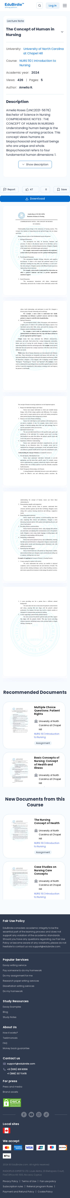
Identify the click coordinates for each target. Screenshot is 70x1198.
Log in (53, 5)
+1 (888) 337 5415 (17, 1073)
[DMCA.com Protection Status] (35, 1102)
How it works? (10, 1032)
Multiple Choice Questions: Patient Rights (47, 711)
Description (17, 101)
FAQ (5, 1043)
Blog (5, 1012)
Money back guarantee (16, 1048)
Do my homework (13, 991)
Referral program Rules (40, 1186)
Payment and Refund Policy (18, 1191)
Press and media (12, 1086)
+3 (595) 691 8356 (17, 1069)
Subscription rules (13, 1186)
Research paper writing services (21, 980)
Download (37, 198)
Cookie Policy (45, 1191)
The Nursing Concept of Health (47, 821)
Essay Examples (12, 1006)
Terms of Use (29, 1181)
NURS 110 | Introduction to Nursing (37, 63)
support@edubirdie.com (46, 946)
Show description (37, 164)
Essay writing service (14, 965)
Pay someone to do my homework (22, 970)
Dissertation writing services (18, 986)
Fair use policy (48, 1181)
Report (11, 189)
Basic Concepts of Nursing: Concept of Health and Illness (46, 762)
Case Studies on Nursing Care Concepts (45, 870)
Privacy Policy (10, 1181)
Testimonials (10, 1037)
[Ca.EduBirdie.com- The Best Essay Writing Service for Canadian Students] (6, 1132)
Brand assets (10, 1091)
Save (64, 189)
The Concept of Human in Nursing (30, 32)
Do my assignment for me (17, 975)
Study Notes (9, 1017)
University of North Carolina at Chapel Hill (43, 51)
